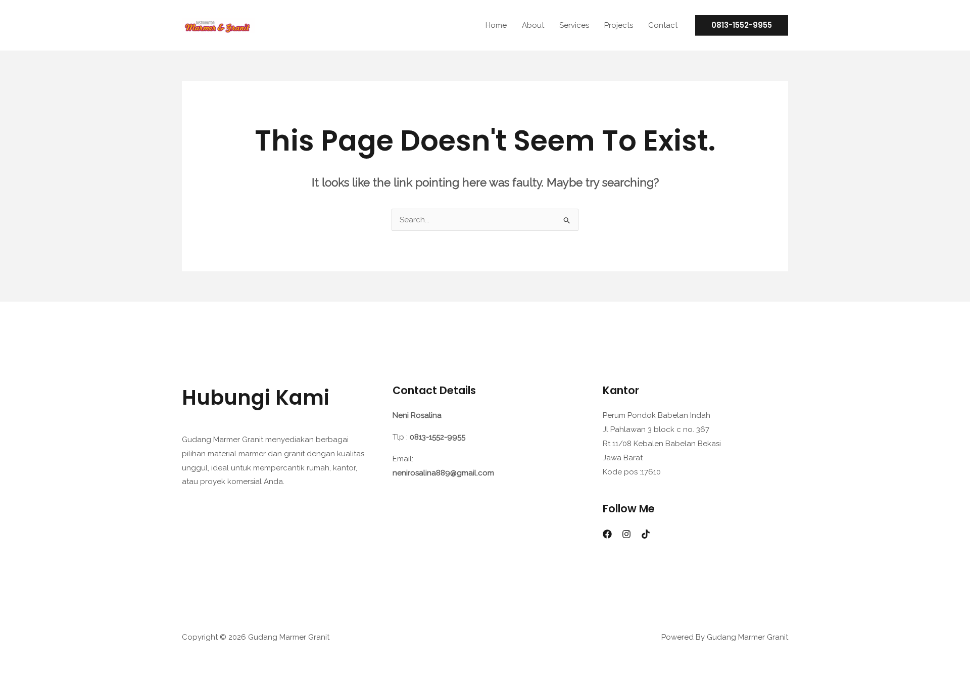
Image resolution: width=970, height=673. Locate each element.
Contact (662, 25)
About (533, 25)
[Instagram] (626, 534)
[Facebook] (607, 534)
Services (574, 25)
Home (496, 25)
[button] (741, 25)
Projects (618, 25)
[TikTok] (645, 534)
